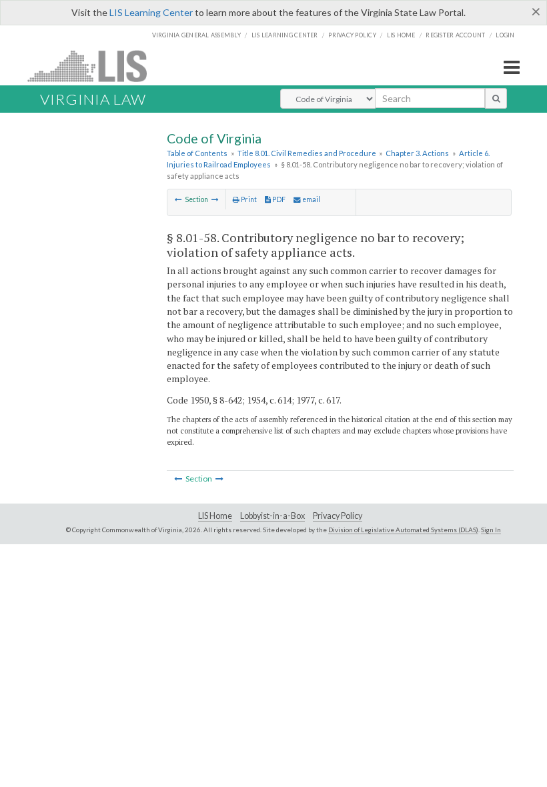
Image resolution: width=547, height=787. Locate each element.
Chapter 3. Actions (417, 153)
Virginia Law (93, 99)
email (310, 199)
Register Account (455, 35)
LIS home (401, 35)
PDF (278, 199)
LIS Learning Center (151, 12)
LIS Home (215, 516)
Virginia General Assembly (196, 35)
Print (248, 199)
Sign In (491, 530)
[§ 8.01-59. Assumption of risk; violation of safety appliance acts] (215, 199)
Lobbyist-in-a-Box (272, 516)
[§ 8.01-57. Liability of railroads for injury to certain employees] (178, 199)
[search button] (496, 98)
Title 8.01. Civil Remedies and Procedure (306, 153)
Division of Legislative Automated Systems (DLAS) (403, 530)
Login (505, 35)
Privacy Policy (352, 35)
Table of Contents (197, 153)
